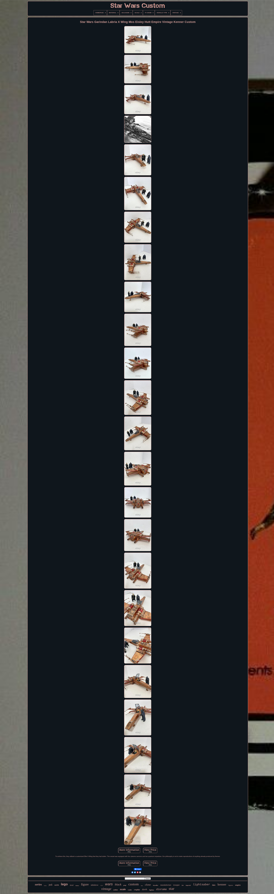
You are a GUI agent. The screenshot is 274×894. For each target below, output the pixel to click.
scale (123, 889)
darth (144, 889)
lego (64, 884)
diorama (161, 889)
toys (102, 885)
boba (45, 885)
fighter (151, 890)
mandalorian (165, 885)
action (115, 890)
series (38, 884)
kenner (222, 884)
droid (71, 885)
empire (238, 885)
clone (148, 884)
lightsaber (201, 884)
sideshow (94, 885)
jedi (50, 884)
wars (109, 884)
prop (124, 885)
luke (213, 885)
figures (230, 885)
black (118, 884)
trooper (176, 885)
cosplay (137, 890)
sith (56, 885)
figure (85, 884)
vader (130, 890)
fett (183, 885)
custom (133, 884)
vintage (106, 889)
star (171, 889)
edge (142, 885)
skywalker (155, 885)
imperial (188, 885)
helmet (77, 885)
